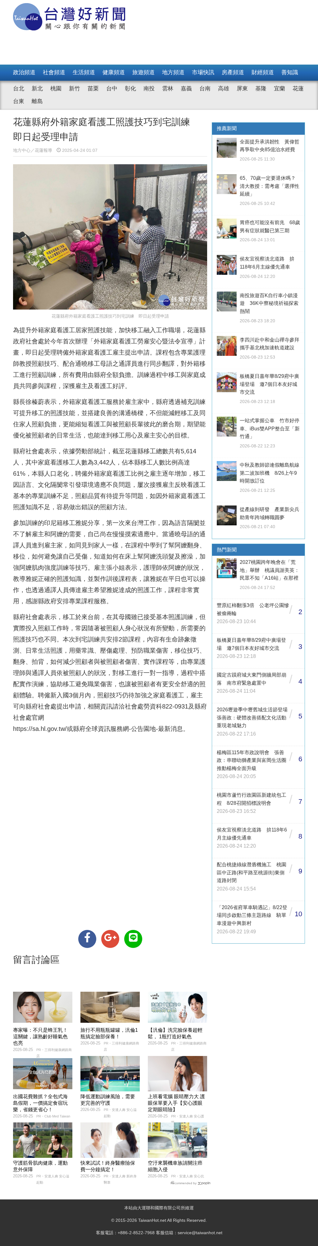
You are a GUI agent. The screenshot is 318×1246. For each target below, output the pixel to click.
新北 (37, 88)
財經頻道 (263, 72)
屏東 (242, 88)
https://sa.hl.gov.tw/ (40, 728)
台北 (18, 88)
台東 (18, 101)
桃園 (55, 88)
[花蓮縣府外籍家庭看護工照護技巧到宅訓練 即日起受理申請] (87, 939)
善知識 (289, 72)
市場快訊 (203, 72)
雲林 (167, 88)
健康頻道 (113, 72)
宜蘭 (279, 88)
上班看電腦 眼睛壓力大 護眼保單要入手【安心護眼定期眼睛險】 (176, 1103)
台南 (205, 88)
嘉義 (186, 88)
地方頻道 (173, 72)
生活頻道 (84, 72)
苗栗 (93, 88)
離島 (37, 101)
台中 (111, 88)
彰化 (130, 88)
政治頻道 (24, 72)
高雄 (223, 88)
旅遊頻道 (143, 72)
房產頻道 (233, 72)
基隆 (260, 88)
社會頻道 (54, 72)
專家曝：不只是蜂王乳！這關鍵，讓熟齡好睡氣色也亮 (40, 1036)
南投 (149, 88)
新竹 (74, 88)
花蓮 (298, 88)
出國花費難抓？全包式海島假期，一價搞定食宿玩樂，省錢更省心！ (40, 1103)
